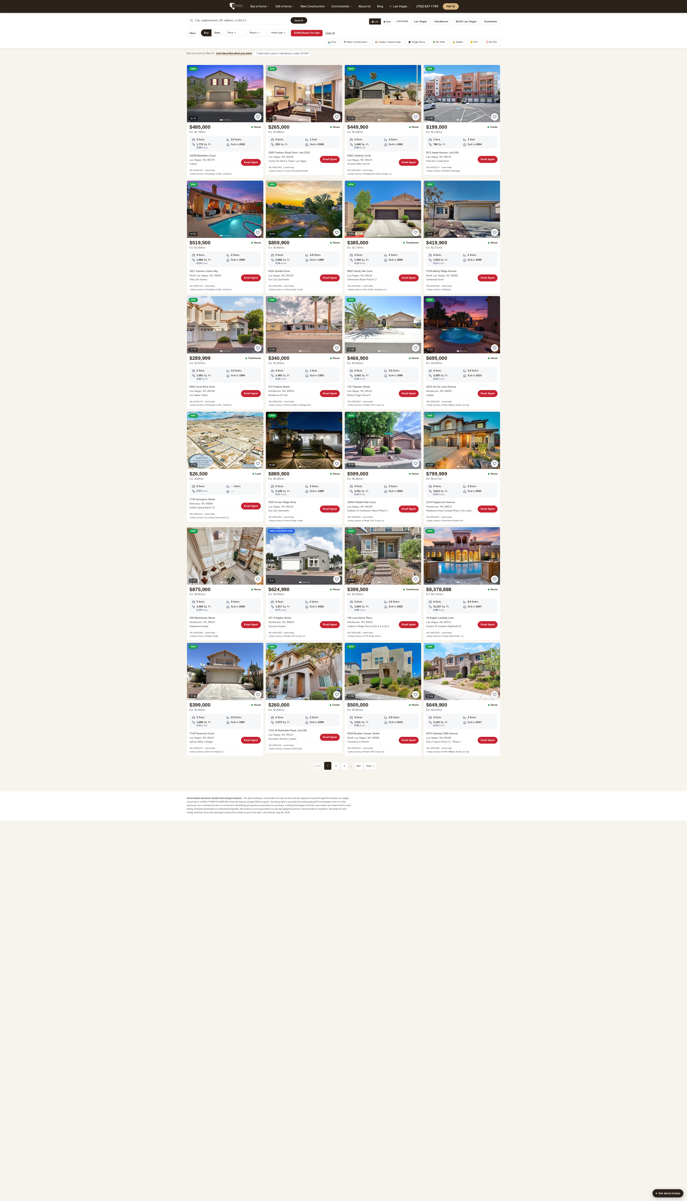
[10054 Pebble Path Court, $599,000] (383, 468)
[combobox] (242, 20)
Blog (380, 6)
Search (298, 20)
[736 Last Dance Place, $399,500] (383, 583)
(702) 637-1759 (427, 6)
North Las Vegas (466, 21)
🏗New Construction (355, 41)
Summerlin (490, 21)
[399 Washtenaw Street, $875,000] (225, 583)
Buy (206, 32)
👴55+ (474, 41)
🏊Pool (332, 41)
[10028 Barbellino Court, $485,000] (225, 121)
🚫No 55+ (492, 41)
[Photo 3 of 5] (225, 119)
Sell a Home (283, 6)
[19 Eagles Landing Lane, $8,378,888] (462, 583)
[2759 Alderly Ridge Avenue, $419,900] (462, 237)
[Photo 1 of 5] (221, 119)
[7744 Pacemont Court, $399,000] (225, 699)
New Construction (313, 6)
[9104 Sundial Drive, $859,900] (304, 237)
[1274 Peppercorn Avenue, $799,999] (462, 468)
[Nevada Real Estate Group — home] (236, 6)
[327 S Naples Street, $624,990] (304, 583)
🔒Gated (457, 41)
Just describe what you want (234, 53)
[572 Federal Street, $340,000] (304, 352)
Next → (370, 765)
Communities (340, 6)
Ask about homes (669, 1193)
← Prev (317, 765)
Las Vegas (420, 21)
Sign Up (451, 6)
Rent (217, 32)
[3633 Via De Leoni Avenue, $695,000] (462, 352)
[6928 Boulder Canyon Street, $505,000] (383, 699)
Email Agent (251, 162)
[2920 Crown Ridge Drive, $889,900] (304, 468)
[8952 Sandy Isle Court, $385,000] (383, 237)
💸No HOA (438, 41)
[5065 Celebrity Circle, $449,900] (383, 121)
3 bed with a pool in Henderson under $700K (282, 53)
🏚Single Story (416, 41)
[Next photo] (259, 93)
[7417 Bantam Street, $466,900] (383, 352)
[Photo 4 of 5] (227, 119)
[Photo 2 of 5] (224, 119)
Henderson (441, 21)
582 (358, 765)
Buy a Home (258, 6)
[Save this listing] (258, 116)
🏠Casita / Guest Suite (388, 41)
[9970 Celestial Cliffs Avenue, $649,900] (462, 699)
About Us (364, 6)
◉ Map (387, 21)
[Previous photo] (191, 93)
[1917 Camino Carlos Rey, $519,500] (225, 237)
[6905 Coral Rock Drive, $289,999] (225, 352)
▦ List (375, 21)
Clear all (330, 33)
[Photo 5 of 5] (229, 119)
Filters (192, 33)
